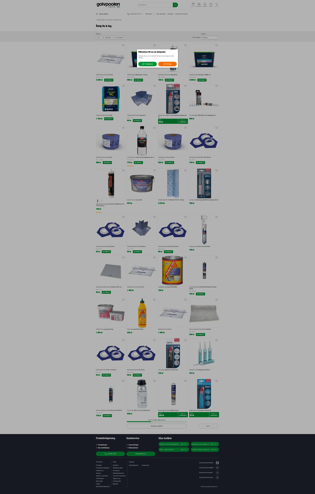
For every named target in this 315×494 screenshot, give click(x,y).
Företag (168, 64)
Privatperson (149, 64)
